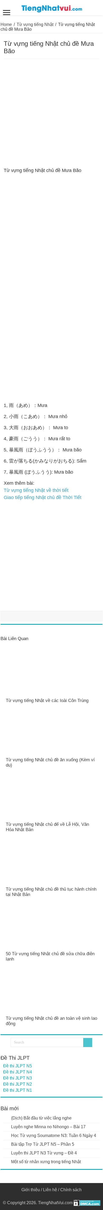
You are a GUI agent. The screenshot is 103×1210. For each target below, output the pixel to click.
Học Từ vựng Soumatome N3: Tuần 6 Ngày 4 (53, 1135)
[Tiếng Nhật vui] (51, 7)
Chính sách (71, 1190)
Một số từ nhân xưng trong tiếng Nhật (46, 1161)
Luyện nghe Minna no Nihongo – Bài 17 (48, 1127)
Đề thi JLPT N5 (17, 1066)
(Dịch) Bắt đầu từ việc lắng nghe (41, 1118)
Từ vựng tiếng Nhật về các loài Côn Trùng (47, 700)
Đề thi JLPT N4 (17, 1072)
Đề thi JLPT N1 (17, 1090)
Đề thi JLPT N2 (17, 1084)
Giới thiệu (30, 1190)
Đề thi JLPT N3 (17, 1078)
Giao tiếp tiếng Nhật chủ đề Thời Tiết (42, 497)
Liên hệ (50, 1190)
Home (6, 24)
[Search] (87, 1042)
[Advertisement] (51, 113)
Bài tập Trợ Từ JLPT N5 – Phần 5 (42, 1144)
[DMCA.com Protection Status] (87, 1202)
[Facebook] (52, 1196)
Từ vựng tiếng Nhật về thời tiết (36, 490)
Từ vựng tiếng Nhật (35, 24)
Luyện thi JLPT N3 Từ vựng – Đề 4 (44, 1153)
